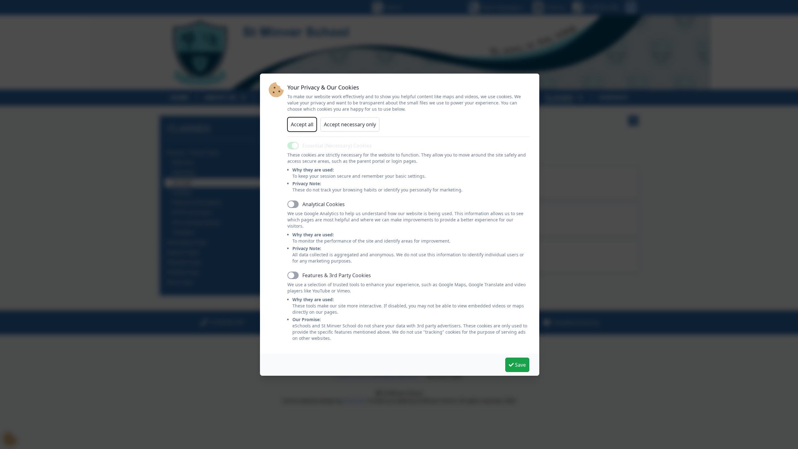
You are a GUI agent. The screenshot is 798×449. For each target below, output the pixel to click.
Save (520, 364)
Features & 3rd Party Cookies (336, 275)
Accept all (302, 124)
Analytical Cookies (323, 204)
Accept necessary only (350, 124)
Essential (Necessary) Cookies (337, 145)
